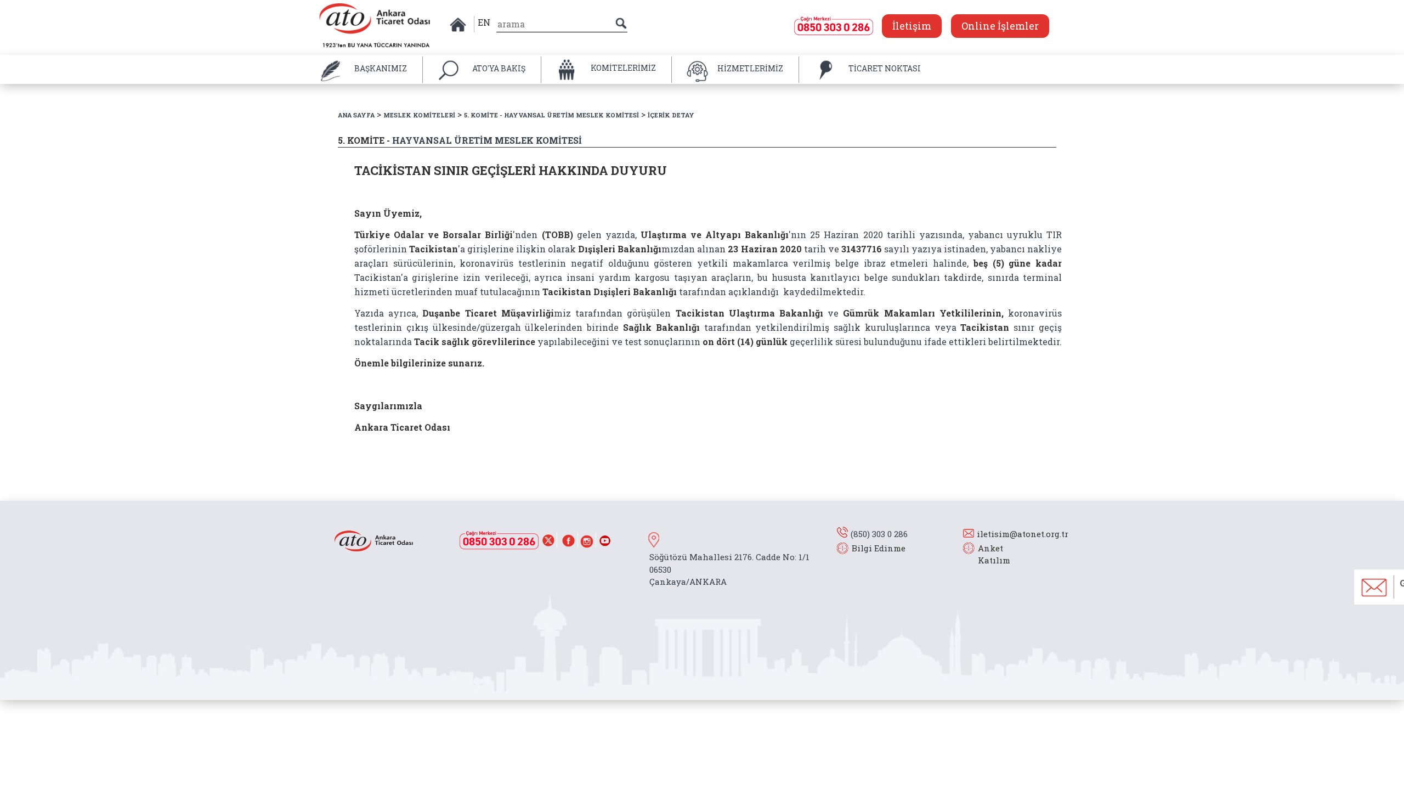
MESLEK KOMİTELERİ (419, 115)
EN (484, 22)
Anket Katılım (989, 554)
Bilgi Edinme (878, 548)
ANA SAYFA (356, 115)
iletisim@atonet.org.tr (1022, 533)
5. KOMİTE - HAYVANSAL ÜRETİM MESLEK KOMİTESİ (551, 115)
